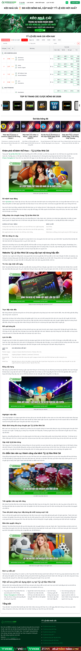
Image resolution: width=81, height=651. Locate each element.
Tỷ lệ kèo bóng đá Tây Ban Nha (52, 637)
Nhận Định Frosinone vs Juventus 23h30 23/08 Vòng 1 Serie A (10, 136)
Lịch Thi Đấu (50, 2)
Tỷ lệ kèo (22, 2)
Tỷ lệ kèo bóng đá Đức (49, 632)
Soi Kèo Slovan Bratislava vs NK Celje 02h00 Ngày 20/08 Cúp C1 (50, 136)
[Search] (67, 2)
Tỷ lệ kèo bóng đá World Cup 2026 (53, 643)
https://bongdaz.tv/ (8, 158)
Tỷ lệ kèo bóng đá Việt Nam (51, 640)
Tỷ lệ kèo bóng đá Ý (48, 634)
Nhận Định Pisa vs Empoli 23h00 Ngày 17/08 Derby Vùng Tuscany (70, 136)
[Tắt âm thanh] (78, 43)
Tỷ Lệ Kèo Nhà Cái (14, 154)
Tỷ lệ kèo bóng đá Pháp (49, 629)
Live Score (30, 2)
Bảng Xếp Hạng (40, 2)
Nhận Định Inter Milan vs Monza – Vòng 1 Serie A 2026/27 (30, 136)
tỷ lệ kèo (8, 201)
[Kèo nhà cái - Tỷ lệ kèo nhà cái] (9, 2)
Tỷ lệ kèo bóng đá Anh (49, 626)
